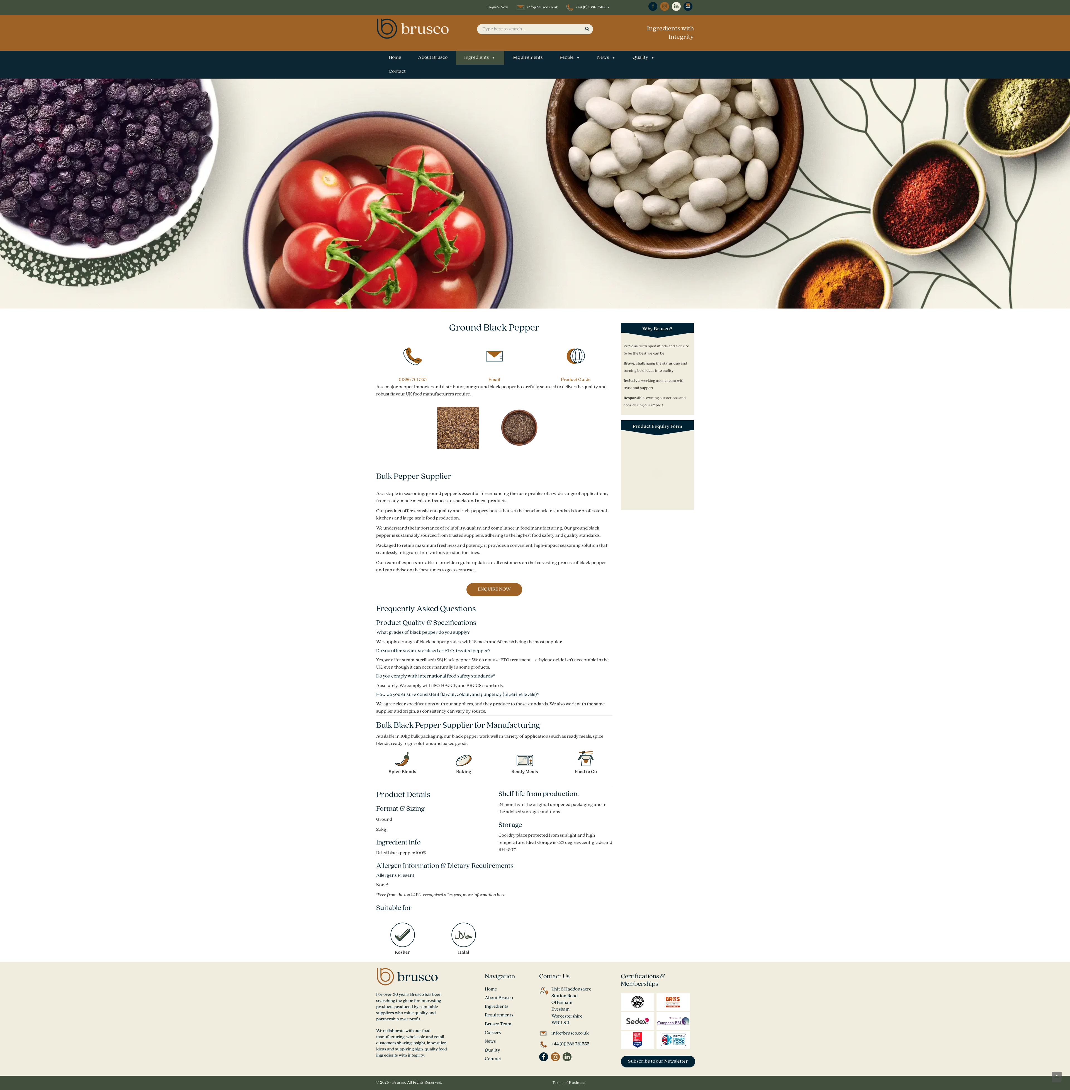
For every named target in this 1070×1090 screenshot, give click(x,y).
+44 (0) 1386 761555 (592, 7)
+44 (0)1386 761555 (570, 1044)
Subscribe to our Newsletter (658, 1061)
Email (494, 379)
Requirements (527, 57)
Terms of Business (569, 1083)
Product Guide (575, 379)
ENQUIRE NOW (494, 589)
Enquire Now (497, 7)
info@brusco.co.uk (542, 7)
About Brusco (433, 57)
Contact (397, 71)
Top (1057, 1077)
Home (395, 57)
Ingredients (476, 57)
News (603, 57)
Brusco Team (498, 1024)
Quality (640, 57)
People (567, 57)
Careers (493, 1032)
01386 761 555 (413, 379)
